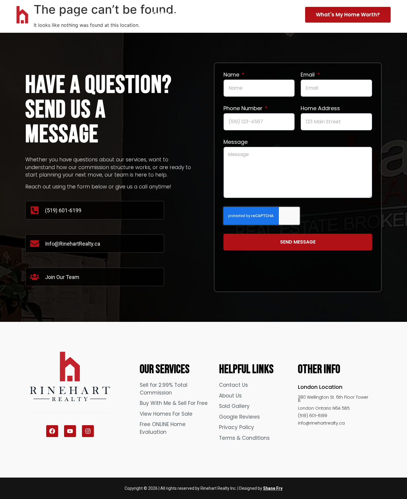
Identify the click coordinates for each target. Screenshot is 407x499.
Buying (200, 13)
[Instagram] (88, 431)
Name (232, 75)
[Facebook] (52, 431)
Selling (160, 13)
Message (235, 142)
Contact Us (278, 13)
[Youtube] (70, 431)
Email (308, 75)
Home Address (320, 109)
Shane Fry (272, 488)
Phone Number (243, 109)
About (240, 13)
